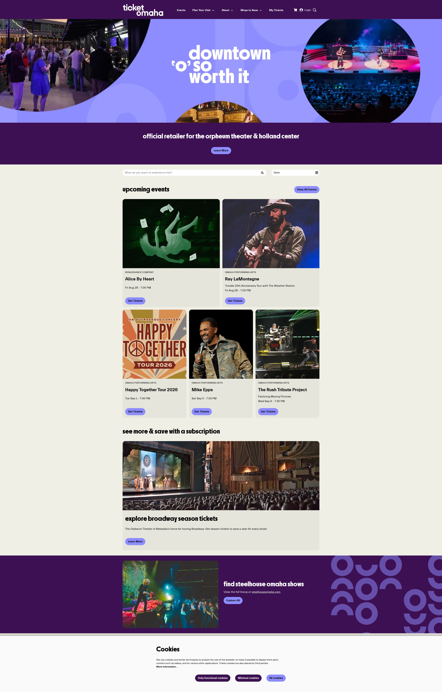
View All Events (307, 189)
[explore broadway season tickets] (221, 475)
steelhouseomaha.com (266, 592)
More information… (166, 666)
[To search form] (314, 10)
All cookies (276, 678)
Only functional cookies (213, 678)
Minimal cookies (248, 678)
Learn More (221, 150)
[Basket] (295, 10)
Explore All (233, 600)
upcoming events (146, 189)
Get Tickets (135, 300)
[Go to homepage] (148, 9)
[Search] (262, 173)
